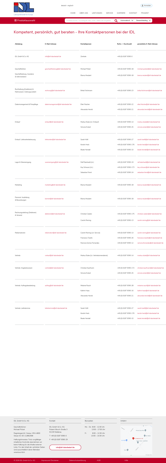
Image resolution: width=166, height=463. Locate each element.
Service (109, 13)
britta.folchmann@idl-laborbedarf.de (149, 90)
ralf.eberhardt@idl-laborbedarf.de (148, 162)
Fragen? (145, 13)
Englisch (70, 5)
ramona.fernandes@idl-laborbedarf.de (150, 243)
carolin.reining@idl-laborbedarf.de (149, 220)
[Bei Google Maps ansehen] (136, 441)
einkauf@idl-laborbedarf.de (54, 122)
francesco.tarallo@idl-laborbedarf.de (149, 238)
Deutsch (63, 5)
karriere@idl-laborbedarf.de (54, 199)
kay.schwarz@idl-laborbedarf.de (148, 167)
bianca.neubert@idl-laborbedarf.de (149, 75)
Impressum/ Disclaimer (50, 460)
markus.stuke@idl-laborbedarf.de (148, 122)
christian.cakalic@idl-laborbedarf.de (149, 214)
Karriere (121, 13)
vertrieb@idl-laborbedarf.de (54, 268)
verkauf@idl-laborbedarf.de (54, 255)
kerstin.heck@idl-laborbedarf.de (148, 145)
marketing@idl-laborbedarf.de (55, 185)
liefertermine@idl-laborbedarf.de (56, 308)
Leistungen (97, 13)
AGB (98, 460)
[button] (127, 20)
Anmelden (147, 5)
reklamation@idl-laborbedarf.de (55, 233)
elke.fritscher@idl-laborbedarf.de (148, 104)
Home (72, 13)
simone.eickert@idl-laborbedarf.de (149, 127)
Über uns (83, 13)
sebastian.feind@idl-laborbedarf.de (149, 172)
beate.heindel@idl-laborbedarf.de (148, 150)
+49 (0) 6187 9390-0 (59, 436)
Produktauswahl (24, 20)
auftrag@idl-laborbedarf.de (54, 285)
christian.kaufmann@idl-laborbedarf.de (150, 268)
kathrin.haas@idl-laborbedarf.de (148, 291)
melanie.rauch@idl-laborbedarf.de (149, 285)
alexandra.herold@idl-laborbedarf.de (149, 109)
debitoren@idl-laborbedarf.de (55, 214)
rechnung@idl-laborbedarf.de (55, 90)
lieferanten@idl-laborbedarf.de (55, 139)
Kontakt (133, 13)
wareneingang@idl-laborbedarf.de (57, 162)
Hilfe (126, 460)
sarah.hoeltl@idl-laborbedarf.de (148, 139)
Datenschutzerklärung (77, 460)
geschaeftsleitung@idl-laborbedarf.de (58, 69)
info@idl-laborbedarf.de (53, 56)
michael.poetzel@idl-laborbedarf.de (149, 69)
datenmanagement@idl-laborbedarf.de (58, 104)
